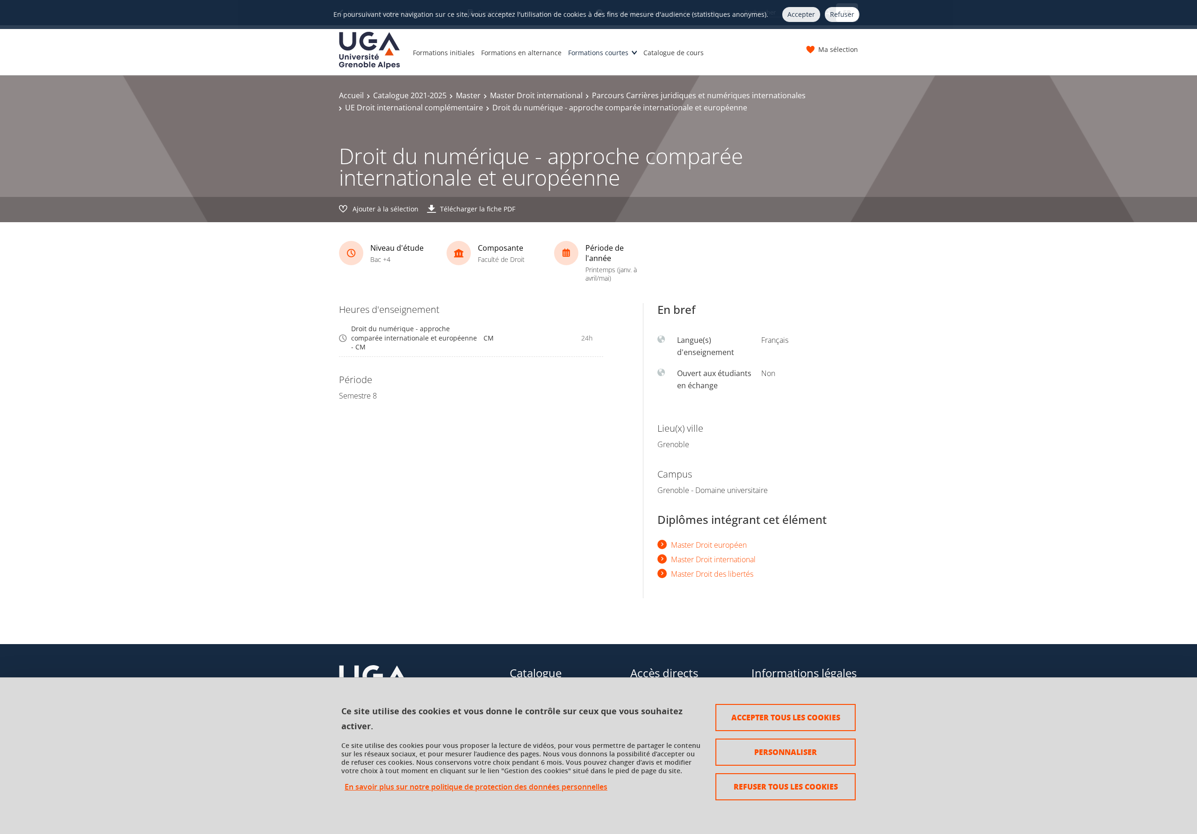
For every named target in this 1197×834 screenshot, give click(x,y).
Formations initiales (444, 52)
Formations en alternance (521, 52)
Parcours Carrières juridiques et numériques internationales (699, 95)
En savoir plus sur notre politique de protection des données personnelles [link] (476, 787)
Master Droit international (536, 95)
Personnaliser (785, 752)
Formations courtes (598, 52)
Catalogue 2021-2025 (410, 95)
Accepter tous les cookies (785, 717)
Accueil (351, 95)
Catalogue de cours (673, 52)
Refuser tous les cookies (786, 786)
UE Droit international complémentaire (414, 107)
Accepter (801, 14)
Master (468, 95)
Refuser (842, 14)
